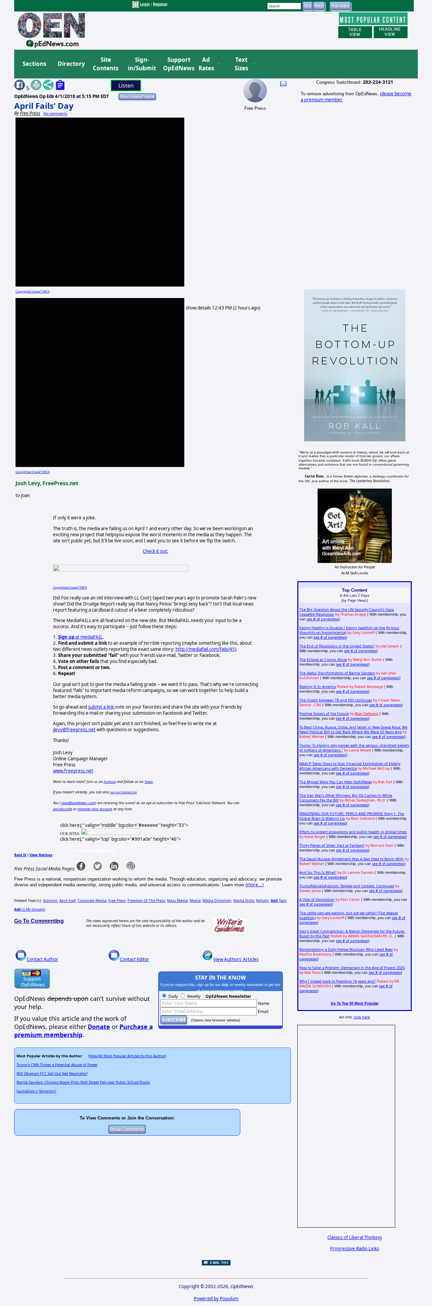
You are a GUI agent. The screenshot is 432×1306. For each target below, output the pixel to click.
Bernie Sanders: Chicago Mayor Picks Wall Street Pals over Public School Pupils (83, 1082)
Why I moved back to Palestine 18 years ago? (337, 981)
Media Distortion (216, 900)
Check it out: (155, 551)
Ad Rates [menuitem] (206, 64)
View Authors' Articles (236, 959)
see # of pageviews (322, 619)
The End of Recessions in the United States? (337, 646)
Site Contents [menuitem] (105, 64)
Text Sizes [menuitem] (241, 64)
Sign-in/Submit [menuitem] (141, 64)
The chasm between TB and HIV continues (335, 700)
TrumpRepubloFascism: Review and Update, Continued (346, 886)
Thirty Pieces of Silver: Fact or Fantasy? (331, 845)
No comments (55, 113)
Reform (262, 900)
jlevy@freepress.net (74, 729)
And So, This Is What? (317, 872)
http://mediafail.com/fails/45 (205, 649)
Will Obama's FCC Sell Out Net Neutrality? (52, 1073)
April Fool (67, 900)
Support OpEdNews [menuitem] (176, 64)
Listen (126, 85)
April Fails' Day (44, 105)
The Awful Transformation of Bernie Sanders (337, 673)
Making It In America (317, 686)
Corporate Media (92, 900)
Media (195, 900)
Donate (99, 1026)
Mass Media (177, 900)
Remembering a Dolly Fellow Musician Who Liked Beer (346, 949)
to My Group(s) (29, 909)
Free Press (117, 900)
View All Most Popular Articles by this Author (127, 1056)
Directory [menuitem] (71, 64)
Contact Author (42, 959)
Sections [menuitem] (34, 64)
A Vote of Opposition (316, 899)
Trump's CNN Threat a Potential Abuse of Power (57, 1064)
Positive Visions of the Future (324, 713)
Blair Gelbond (366, 713)
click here (362, 1017)
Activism (50, 900)
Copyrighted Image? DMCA (33, 291)
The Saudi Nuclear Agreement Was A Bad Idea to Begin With (351, 859)
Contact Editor (134, 959)
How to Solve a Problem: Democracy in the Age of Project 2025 (352, 967)
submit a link (101, 707)
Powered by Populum (216, 1299)
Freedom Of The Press (146, 900)
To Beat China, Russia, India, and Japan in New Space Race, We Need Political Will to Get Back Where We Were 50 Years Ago (353, 729)
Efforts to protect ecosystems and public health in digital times (353, 832)
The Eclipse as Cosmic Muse (323, 659)
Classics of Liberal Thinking (354, 1237)
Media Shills (243, 900)
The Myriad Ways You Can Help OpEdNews (335, 782)
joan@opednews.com (78, 802)
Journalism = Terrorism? (36, 1091)
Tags (279, 900)
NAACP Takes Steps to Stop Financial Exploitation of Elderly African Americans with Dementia (349, 766)
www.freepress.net (73, 771)
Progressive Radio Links (354, 1249)
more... (254, 885)
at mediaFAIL (80, 637)
